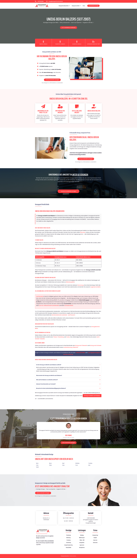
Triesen (55, 337)
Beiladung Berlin (70, 282)
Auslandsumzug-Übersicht (71, 347)
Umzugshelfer (81, 542)
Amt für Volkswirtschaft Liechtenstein (49, 305)
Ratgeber (95, 537)
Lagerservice (82, 545)
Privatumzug (68, 535)
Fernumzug (80, 285)
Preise (84, 6)
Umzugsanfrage (95, 535)
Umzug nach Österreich (81, 345)
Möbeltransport (82, 537)
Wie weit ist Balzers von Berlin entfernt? (47, 379)
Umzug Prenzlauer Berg (68, 545)
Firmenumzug (68, 542)
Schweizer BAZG (69, 305)
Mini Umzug (68, 537)
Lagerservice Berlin (95, 287)
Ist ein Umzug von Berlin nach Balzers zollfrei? (48, 364)
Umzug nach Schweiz (95, 345)
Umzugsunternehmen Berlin (63, 6)
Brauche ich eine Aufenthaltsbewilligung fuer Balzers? (51, 388)
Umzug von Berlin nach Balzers (92, 395)
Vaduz (68, 337)
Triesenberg (60, 337)
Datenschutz (95, 542)
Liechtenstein (39, 296)
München (82, 232)
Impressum (95, 540)
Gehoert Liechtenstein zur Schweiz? (46, 384)
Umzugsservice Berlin (75, 6)
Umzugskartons (82, 547)
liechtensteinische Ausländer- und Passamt (63, 315)
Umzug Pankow (68, 547)
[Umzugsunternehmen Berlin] (41, 5)
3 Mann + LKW (82, 540)
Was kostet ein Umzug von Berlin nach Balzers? (49, 375)
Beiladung (82, 535)
